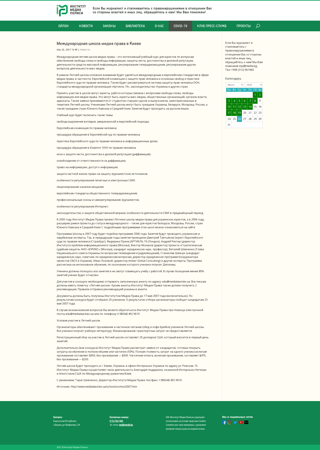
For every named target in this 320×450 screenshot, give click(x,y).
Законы (109, 26)
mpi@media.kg (126, 424)
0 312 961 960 (116, 421)
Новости (86, 26)
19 (239, 113)
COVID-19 (180, 26)
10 (229, 107)
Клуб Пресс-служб (211, 26)
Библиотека (135, 26)
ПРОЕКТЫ (243, 26)
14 (250, 107)
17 (229, 113)
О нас (159, 26)
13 (244, 107)
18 (234, 113)
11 (234, 107)
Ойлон (63, 26)
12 (239, 107)
